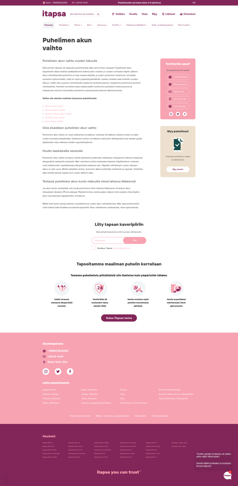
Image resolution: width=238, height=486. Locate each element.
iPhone (77, 25)
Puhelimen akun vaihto (179, 446)
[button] (6, 480)
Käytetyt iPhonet (48, 443)
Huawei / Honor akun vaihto (58, 113)
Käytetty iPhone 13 (74, 443)
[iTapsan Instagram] (171, 114)
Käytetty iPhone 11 (99, 453)
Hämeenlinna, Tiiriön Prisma (133, 403)
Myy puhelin (178, 169)
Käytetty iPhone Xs (126, 450)
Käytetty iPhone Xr (126, 457)
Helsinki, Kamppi (51, 394)
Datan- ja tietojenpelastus (162, 25)
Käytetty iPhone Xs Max (127, 453)
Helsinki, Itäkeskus (51, 398)
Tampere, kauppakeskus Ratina (96, 403)
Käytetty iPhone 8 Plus (153, 446)
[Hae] (98, 14)
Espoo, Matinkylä (51, 403)
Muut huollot (183, 25)
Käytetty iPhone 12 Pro (101, 446)
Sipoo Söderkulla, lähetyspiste (173, 398)
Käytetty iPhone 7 (151, 457)
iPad (89, 25)
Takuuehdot (140, 416)
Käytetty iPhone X (151, 443)
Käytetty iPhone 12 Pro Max (102, 450)
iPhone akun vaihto (54, 106)
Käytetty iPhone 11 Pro (101, 457)
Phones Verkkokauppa (169, 390)
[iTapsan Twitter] (178, 114)
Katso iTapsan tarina (119, 318)
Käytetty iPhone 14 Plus (50, 457)
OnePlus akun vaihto (55, 117)
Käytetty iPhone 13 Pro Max (76, 453)
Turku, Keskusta (88, 398)
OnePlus (115, 25)
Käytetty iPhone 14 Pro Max (51, 453)
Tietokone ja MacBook (135, 25)
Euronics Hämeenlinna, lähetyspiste (176, 394)
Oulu (122, 398)
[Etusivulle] (54, 14)
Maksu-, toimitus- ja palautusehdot (112, 416)
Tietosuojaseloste (160, 416)
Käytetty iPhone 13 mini (75, 446)
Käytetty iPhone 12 (74, 457)
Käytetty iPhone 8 (151, 450)
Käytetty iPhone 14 (48, 446)
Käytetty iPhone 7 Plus (153, 453)
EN (194, 2)
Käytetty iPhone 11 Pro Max (128, 443)
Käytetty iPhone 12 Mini (101, 443)
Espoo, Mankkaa (89, 390)
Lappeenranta (49, 390)
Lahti (122, 394)
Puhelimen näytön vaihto (179, 443)
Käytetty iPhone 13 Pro (75, 450)
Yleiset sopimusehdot (80, 416)
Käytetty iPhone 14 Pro (49, 450)
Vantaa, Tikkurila (89, 394)
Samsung (101, 25)
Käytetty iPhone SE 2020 (128, 446)
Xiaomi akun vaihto (54, 121)
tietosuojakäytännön (121, 248)
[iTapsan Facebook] (185, 114)
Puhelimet (63, 25)
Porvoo (123, 390)
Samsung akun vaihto (55, 110)
